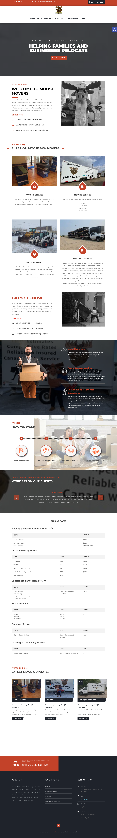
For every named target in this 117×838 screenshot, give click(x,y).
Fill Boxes (49, 700)
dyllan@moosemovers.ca (44, 1)
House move (16, 705)
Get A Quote (97, 2)
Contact (83, 18)
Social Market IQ (54, 832)
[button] (114, 29)
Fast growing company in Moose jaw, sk (58, 40)
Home (32, 18)
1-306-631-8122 (85, 799)
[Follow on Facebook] (58, 825)
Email (83, 804)
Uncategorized (26, 705)
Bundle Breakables (20, 700)
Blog (57, 18)
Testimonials (72, 18)
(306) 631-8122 (19, 1)
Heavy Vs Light (50, 786)
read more (17, 718)
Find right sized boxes (87, 700)
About (39, 18)
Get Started (58, 58)
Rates (63, 18)
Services (47, 18)
